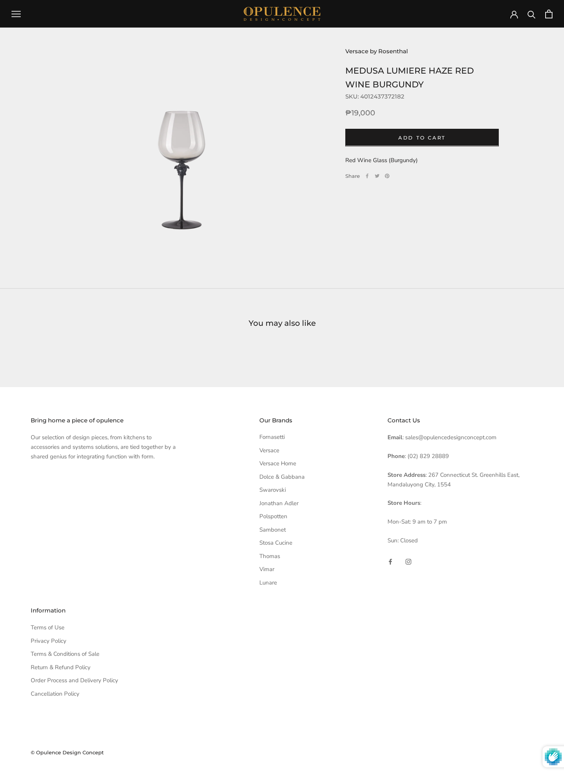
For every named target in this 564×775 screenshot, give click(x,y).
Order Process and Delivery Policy (74, 680)
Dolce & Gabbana (282, 477)
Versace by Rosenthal (376, 51)
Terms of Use (47, 627)
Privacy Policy (48, 641)
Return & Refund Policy (61, 667)
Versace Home (277, 463)
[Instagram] (408, 561)
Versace (269, 450)
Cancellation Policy (55, 694)
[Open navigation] (16, 14)
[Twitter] (377, 176)
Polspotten (273, 516)
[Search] (532, 14)
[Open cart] (548, 14)
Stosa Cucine (275, 543)
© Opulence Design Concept (67, 752)
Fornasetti (272, 437)
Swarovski (272, 490)
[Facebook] (367, 176)
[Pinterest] (387, 176)
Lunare (268, 582)
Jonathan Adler (278, 503)
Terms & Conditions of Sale (65, 654)
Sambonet (272, 530)
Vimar (266, 569)
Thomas (269, 556)
